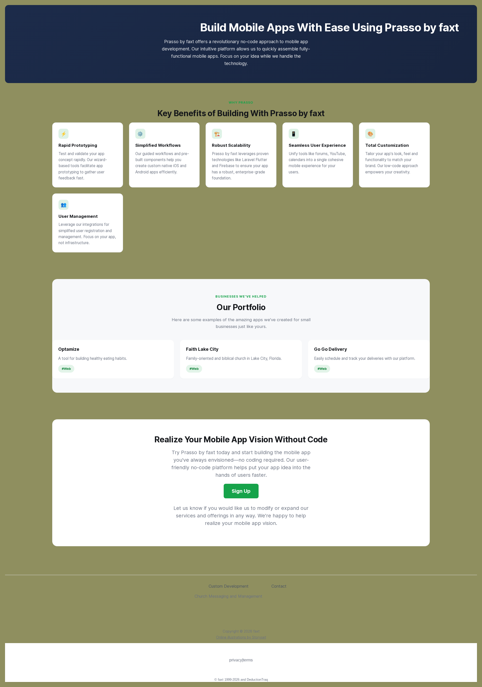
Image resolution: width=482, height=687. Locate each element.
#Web (66, 369)
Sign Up (241, 491)
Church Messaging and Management (228, 596)
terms (248, 660)
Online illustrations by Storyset (241, 637)
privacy (235, 660)
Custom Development (229, 586)
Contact (278, 586)
